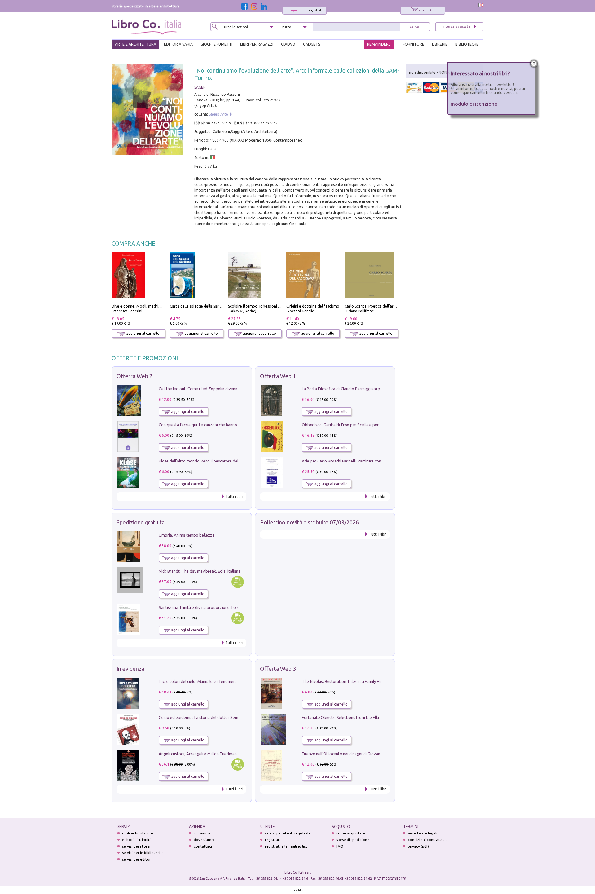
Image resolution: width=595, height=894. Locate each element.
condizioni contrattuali (427, 840)
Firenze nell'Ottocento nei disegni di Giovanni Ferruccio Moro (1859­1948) (367, 753)
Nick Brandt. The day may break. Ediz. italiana (199, 571)
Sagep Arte (218, 114)
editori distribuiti (136, 840)
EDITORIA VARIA (178, 44)
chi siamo (202, 833)
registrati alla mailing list (286, 846)
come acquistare (350, 833)
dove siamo (204, 840)
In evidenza (130, 669)
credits (298, 890)
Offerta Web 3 (278, 669)
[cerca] (414, 27)
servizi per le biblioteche (143, 853)
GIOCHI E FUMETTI (216, 44)
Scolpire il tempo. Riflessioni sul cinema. (262, 306)
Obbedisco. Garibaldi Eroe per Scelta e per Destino (348, 425)
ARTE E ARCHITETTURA (135, 44)
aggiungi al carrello (142, 333)
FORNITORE (413, 44)
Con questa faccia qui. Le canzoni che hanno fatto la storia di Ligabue (220, 425)
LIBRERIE (439, 44)
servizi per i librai (136, 846)
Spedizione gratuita (141, 522)
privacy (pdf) (418, 846)
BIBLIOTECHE (466, 44)
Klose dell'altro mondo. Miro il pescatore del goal (203, 461)
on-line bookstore (137, 833)
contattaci (203, 846)
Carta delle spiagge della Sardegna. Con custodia (212, 306)
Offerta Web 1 (278, 376)
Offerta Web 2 (134, 376)
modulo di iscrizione (474, 104)
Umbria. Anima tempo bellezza (186, 535)
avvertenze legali (422, 833)
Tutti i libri (234, 496)
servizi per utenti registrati (287, 833)
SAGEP (199, 87)
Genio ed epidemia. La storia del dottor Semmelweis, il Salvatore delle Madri (227, 717)
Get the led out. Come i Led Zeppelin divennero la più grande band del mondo (229, 389)
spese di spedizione (352, 840)
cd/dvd (288, 44)
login (293, 10)
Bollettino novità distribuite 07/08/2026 (309, 522)
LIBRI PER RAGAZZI (256, 44)
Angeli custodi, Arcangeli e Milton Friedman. (198, 753)
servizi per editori (137, 859)
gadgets (311, 44)
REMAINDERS (378, 44)
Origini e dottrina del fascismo (312, 306)
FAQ (339, 846)
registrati (315, 10)
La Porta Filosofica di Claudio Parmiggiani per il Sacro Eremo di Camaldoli (368, 389)
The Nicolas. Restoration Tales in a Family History (346, 681)
